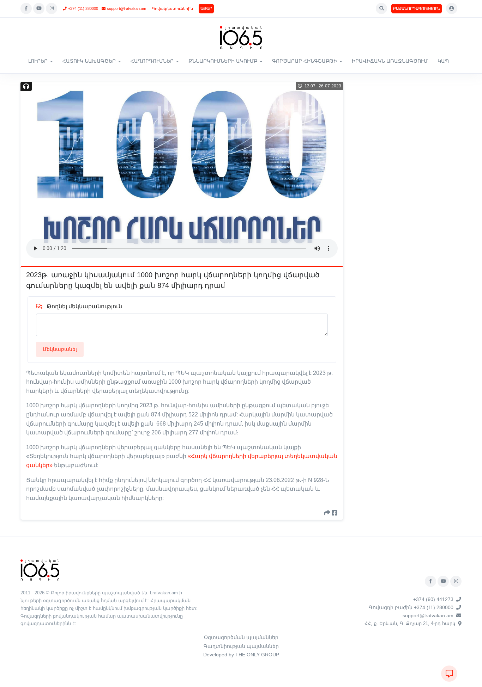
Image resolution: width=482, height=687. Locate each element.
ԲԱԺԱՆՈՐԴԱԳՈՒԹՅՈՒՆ (416, 8)
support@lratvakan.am (126, 8)
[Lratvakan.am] (39, 570)
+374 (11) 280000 (83, 8)
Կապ (443, 61)
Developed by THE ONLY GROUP (241, 654)
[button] (381, 8)
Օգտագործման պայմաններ (241, 637)
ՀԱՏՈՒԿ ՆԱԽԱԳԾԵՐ (89, 61)
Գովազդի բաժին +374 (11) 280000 (411, 607)
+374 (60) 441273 (433, 599)
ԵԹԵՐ (206, 8)
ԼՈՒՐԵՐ (38, 61)
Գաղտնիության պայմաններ (241, 646)
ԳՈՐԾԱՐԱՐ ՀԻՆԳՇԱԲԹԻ (304, 61)
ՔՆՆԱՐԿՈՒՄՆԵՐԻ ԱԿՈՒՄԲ (222, 61)
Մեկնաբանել (60, 349)
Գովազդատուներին (172, 8)
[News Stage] (241, 37)
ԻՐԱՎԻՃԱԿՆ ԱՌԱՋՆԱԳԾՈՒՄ (390, 61)
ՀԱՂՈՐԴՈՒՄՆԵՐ (152, 61)
